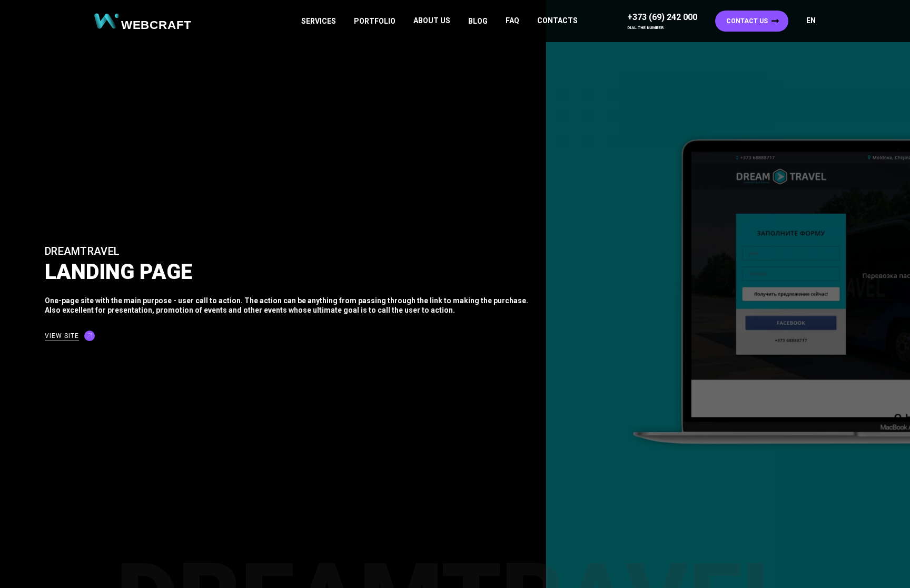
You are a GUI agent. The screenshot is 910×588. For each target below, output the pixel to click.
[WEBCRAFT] (147, 21)
